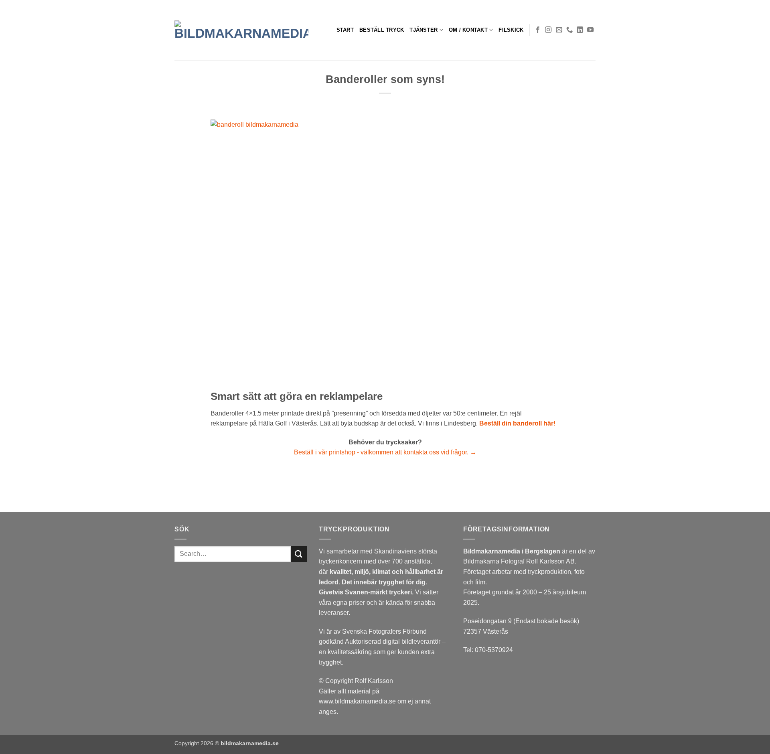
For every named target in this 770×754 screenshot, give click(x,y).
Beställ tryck (381, 30)
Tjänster (423, 30)
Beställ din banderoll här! (516, 423)
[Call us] (569, 30)
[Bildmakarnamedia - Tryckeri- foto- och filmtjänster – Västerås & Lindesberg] (241, 30)
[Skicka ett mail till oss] (559, 30)
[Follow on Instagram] (548, 30)
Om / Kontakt (468, 30)
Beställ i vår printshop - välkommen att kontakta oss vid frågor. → (385, 452)
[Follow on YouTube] (590, 30)
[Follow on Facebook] (538, 30)
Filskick (510, 30)
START (345, 30)
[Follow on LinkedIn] (580, 30)
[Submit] (299, 554)
